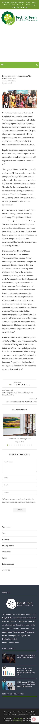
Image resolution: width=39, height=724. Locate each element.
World (13, 5)
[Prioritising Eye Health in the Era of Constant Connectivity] (8, 658)
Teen (12, 2)
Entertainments (8, 564)
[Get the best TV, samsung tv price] (19, 425)
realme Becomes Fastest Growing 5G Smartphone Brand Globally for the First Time (26, 672)
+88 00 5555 (14, 642)
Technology (5, 2)
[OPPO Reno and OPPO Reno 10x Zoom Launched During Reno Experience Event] (8, 685)
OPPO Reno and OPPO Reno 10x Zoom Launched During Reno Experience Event (26, 684)
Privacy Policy (8, 545)
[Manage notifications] (34, 719)
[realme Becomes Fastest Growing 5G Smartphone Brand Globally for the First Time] (8, 671)
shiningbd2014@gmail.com (19, 635)
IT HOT (28, 5)
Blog (33, 5)
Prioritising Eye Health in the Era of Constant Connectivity (26, 656)
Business (6, 5)
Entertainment (19, 2)
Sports (28, 2)
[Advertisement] (19, 46)
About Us (6, 570)
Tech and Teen (11, 81)
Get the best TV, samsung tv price (19, 439)
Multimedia (20, 5)
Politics (34, 2)
